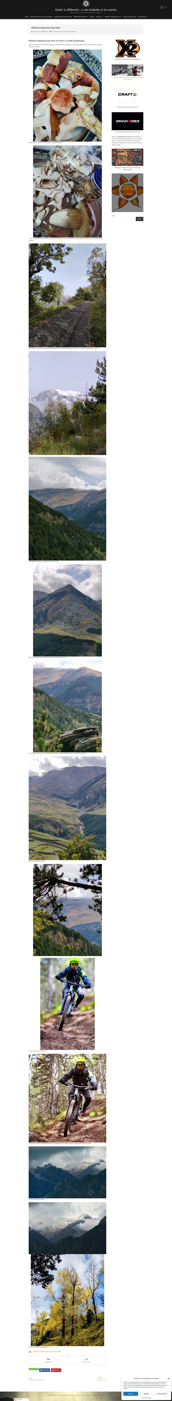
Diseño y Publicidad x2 (112, 17)
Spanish (19, 1399)
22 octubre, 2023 (36, 31)
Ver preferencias (162, 1394)
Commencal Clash (40, 1051)
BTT (52, 31)
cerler (55, 31)
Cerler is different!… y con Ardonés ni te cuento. (86, 10)
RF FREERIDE (141, 17)
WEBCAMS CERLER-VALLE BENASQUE (41, 17)
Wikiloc (98, 17)
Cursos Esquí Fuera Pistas (63, 17)
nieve (65, 31)
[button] (168, 1379)
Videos (92, 17)
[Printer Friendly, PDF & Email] (34, 1369)
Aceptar (130, 1394)
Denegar (146, 1394)
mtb (62, 31)
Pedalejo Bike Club (129, 17)
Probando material (80, 17)
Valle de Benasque (71, 31)
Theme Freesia (84, 1395)
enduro (59, 31)
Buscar (113, 216)
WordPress (90, 1395)
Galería (46, 31)
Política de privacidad (146, 1397)
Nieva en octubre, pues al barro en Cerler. (47, 1351)
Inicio (26, 17)
